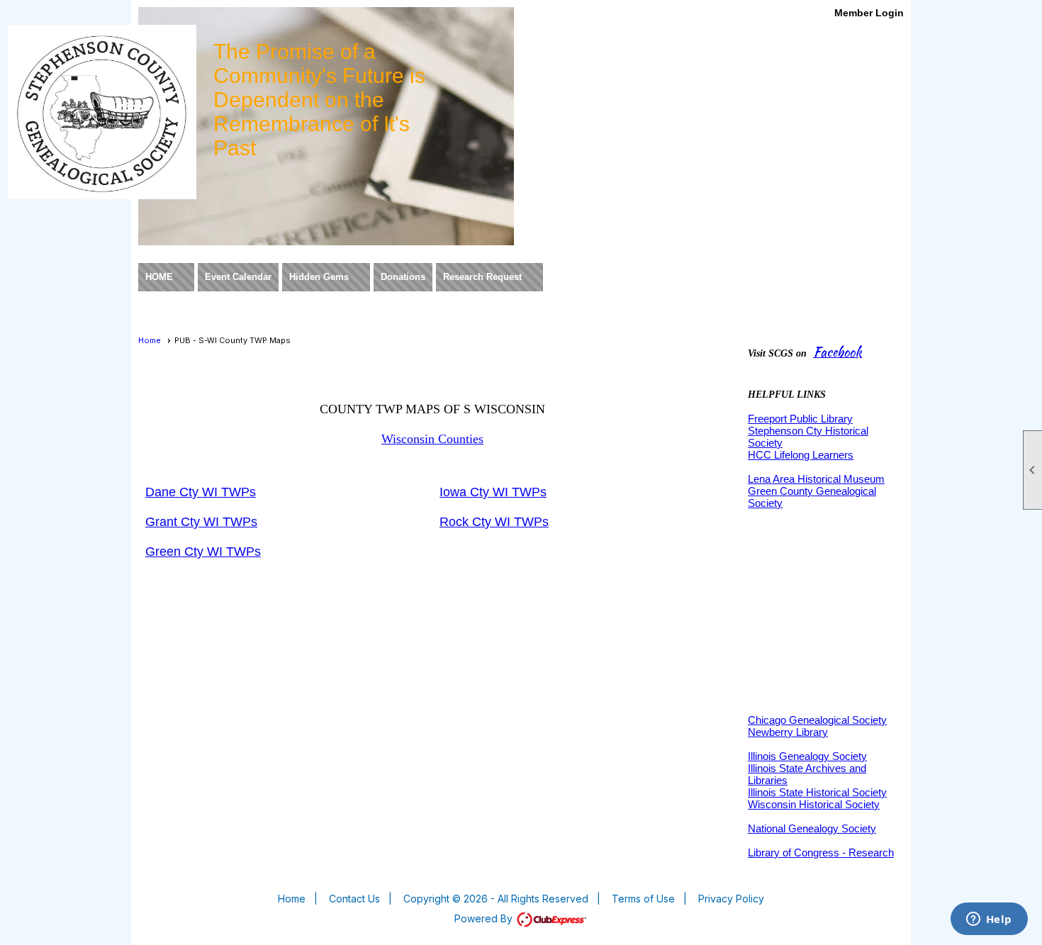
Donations (403, 277)
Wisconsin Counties (432, 439)
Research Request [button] (482, 277)
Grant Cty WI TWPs (201, 522)
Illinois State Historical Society (817, 792)
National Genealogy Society (812, 828)
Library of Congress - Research (821, 852)
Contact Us (354, 899)
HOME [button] (159, 277)
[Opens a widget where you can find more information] (989, 920)
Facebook (837, 352)
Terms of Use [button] (643, 899)
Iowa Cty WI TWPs (493, 492)
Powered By (484, 918)
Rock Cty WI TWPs (494, 522)
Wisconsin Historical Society (814, 804)
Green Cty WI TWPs (203, 551)
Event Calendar (238, 277)
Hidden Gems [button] (319, 277)
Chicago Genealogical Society (817, 720)
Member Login (869, 12)
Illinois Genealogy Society (807, 756)
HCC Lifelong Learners (800, 455)
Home (149, 340)
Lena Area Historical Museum (816, 479)
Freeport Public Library (800, 419)
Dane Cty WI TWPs (200, 492)
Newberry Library (788, 732)
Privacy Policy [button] (731, 899)
